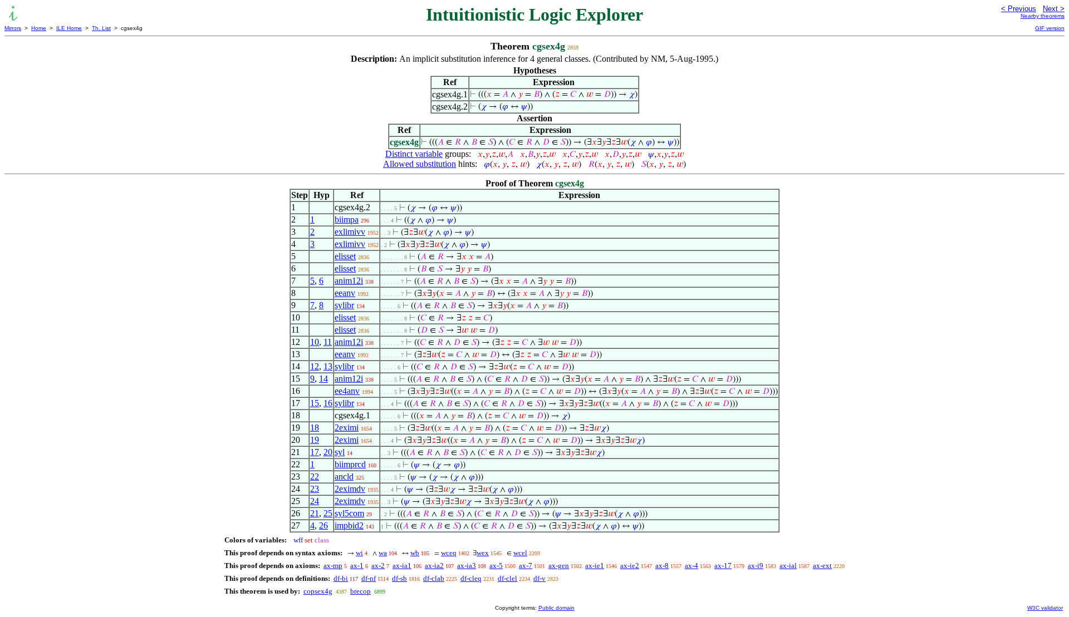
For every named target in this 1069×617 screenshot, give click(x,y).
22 (314, 476)
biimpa (347, 219)
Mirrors (12, 28)
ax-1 (357, 565)
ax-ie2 (629, 565)
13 (327, 366)
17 (314, 452)
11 (327, 342)
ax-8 (662, 565)
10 (314, 342)
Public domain (556, 608)
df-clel (507, 578)
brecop (360, 591)
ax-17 (723, 565)
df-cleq (471, 578)
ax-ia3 (466, 565)
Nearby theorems (1043, 16)
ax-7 (525, 565)
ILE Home (69, 28)
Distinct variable (414, 154)
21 (314, 513)
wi (359, 553)
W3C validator (1045, 608)
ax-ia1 (402, 565)
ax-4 (691, 565)
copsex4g (317, 591)
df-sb (399, 578)
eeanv (345, 293)
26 (323, 525)
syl (340, 452)
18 (314, 427)
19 (314, 440)
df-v (539, 578)
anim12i (349, 280)
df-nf (368, 578)
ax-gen (558, 565)
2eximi (347, 427)
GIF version (1050, 28)
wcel (520, 553)
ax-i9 (755, 565)
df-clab (433, 578)
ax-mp (332, 565)
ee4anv (347, 391)
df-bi (341, 578)
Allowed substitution (419, 164)
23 (314, 488)
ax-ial (788, 565)
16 (327, 403)
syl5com (349, 513)
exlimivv (350, 231)
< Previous (1018, 8)
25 (327, 513)
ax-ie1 (594, 565)
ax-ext (822, 565)
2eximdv (350, 488)
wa (383, 553)
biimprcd (350, 464)
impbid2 (349, 525)
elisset (345, 256)
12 (314, 366)
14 (323, 378)
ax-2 (378, 565)
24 (314, 501)
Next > (1054, 8)
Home (38, 28)
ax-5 (496, 565)
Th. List (101, 28)
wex (483, 553)
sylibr (344, 305)
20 (327, 452)
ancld (344, 476)
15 (314, 403)
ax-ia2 (434, 565)
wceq (449, 553)
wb (414, 553)
